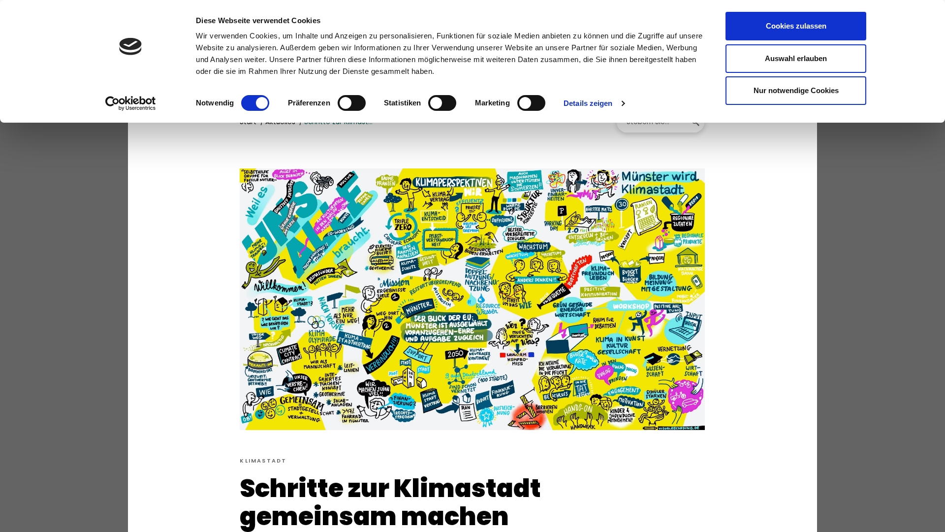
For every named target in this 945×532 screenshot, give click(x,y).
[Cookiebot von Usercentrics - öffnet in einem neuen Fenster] (131, 103)
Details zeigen (588, 103)
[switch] (352, 103)
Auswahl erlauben (796, 58)
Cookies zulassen (796, 26)
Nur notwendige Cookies (796, 90)
